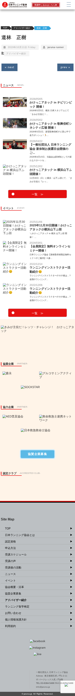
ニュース (10, 574)
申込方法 (10, 548)
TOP (5, 28)
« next (9, 67)
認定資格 (10, 541)
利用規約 (10, 626)
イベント (10, 580)
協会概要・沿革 (14, 587)
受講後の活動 (13, 567)
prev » (65, 67)
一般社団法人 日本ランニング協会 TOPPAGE (15, 679)
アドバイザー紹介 (22, 28)
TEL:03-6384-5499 (45, 683)
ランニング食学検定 (17, 606)
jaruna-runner (56, 47)
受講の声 (10, 561)
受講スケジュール (16, 554)
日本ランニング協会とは (20, 535)
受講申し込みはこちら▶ (45, 5)
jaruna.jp (28, 694)
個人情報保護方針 (16, 619)
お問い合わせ (13, 613)
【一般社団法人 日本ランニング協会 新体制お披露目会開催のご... (50, 148)
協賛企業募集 (13, 593)
